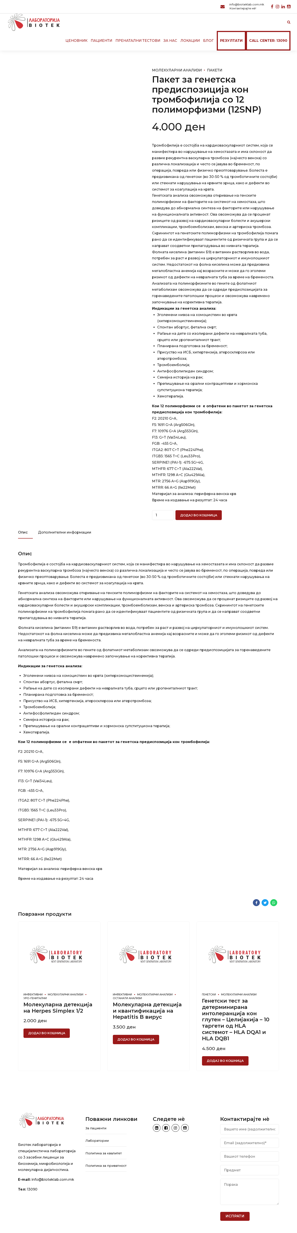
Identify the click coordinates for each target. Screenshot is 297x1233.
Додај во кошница (198, 515)
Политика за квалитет (103, 1153)
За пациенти (95, 1128)
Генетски (209, 994)
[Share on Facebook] (256, 902)
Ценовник (76, 41)
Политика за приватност (106, 1166)
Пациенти (101, 41)
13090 (32, 1189)
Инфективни (33, 994)
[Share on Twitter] (265, 902)
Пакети (214, 70)
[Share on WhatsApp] (273, 902)
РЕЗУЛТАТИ (231, 41)
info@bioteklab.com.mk (53, 1179)
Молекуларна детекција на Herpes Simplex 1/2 (57, 1007)
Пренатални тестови (137, 41)
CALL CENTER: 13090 (268, 41)
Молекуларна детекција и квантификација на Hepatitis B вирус (147, 1010)
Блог (208, 41)
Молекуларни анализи (177, 70)
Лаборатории (97, 1141)
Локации (190, 41)
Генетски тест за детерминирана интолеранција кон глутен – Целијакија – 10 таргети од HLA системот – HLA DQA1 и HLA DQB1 (235, 1020)
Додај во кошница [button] (46, 1033)
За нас (170, 41)
